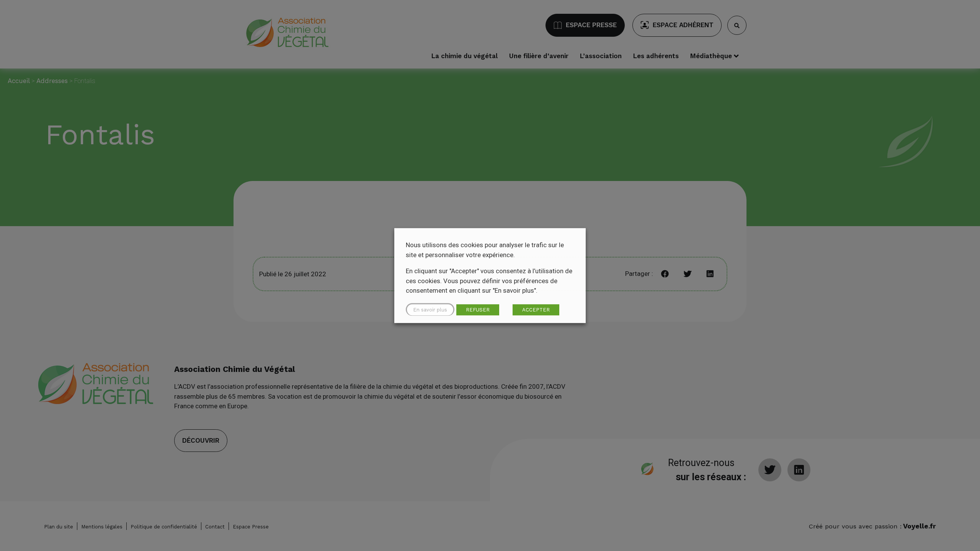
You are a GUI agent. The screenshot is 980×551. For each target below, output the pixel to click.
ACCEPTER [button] (536, 310)
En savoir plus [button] (430, 310)
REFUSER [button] (478, 310)
